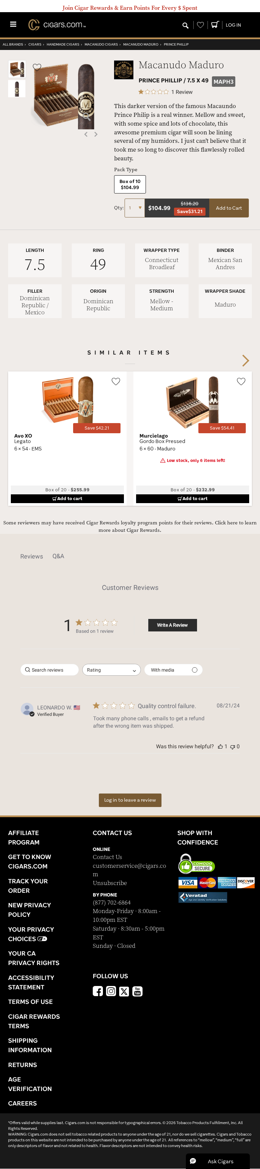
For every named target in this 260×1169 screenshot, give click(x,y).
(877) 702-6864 (112, 903)
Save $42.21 (97, 428)
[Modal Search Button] (185, 26)
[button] (17, 76)
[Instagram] (111, 992)
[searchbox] (49, 670)
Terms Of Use (30, 1001)
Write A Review (172, 625)
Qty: (119, 208)
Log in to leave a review (130, 800)
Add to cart (69, 498)
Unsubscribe (110, 883)
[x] (124, 991)
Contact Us (107, 857)
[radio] (130, 184)
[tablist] (130, 556)
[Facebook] (98, 992)
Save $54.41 (222, 428)
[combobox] (111, 670)
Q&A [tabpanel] (58, 556)
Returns (22, 1065)
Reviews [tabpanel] (31, 556)
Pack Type (125, 169)
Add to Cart (229, 208)
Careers (22, 1103)
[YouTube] (137, 992)
